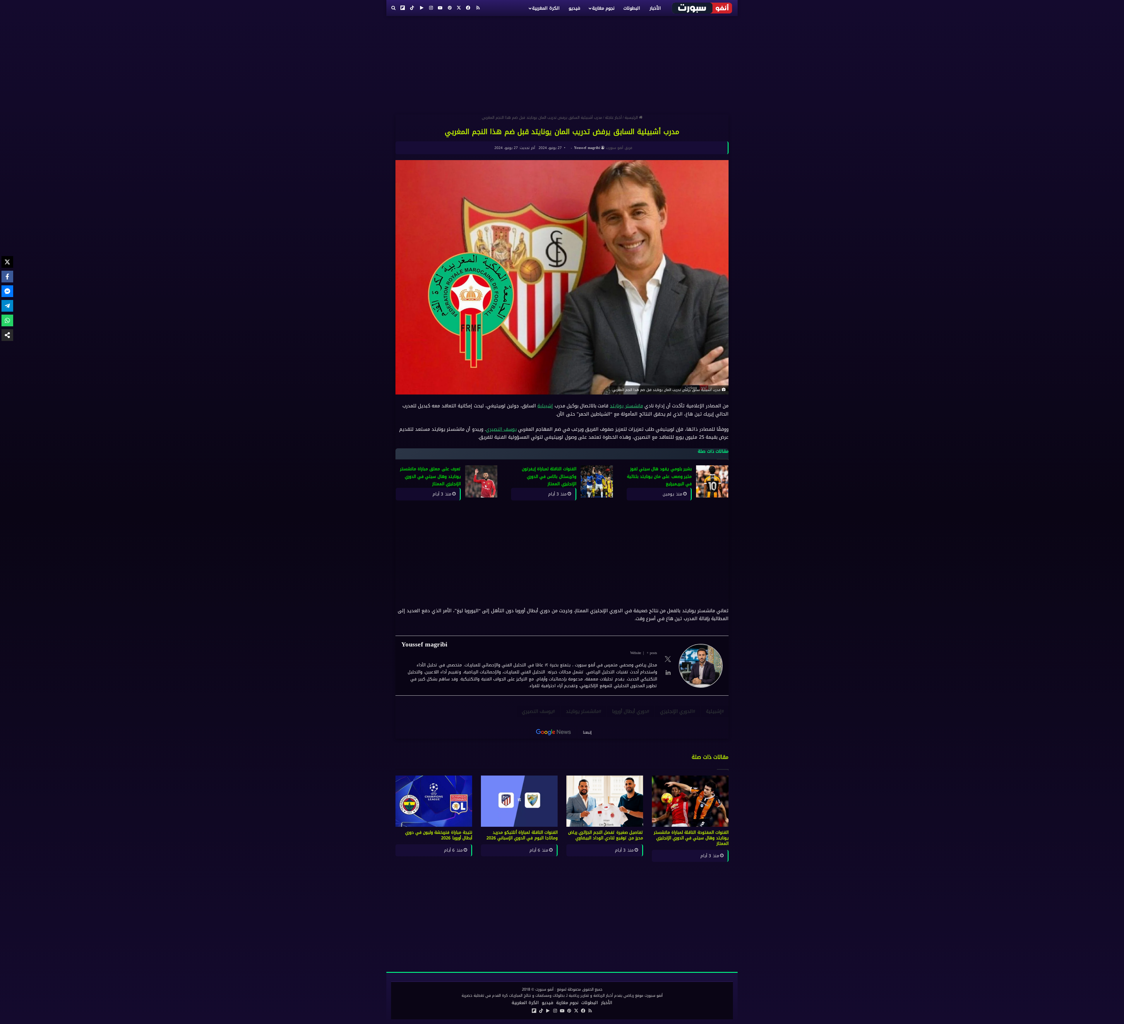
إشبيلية (545, 405)
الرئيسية (632, 117)
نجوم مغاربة (603, 8)
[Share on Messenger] (7, 291)
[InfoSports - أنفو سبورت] (702, 8)
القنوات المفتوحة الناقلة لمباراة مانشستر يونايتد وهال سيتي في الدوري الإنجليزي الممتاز (691, 838)
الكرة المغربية (545, 8)
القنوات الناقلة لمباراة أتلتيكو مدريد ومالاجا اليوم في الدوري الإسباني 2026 (522, 835)
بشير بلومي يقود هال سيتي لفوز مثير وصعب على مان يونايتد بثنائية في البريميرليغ (659, 476)
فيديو (574, 8)
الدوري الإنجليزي (676, 711)
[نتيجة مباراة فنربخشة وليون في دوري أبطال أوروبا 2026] (433, 801)
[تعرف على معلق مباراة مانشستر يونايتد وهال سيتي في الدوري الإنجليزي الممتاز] (481, 481)
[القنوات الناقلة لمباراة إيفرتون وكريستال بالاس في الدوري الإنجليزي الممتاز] (597, 481)
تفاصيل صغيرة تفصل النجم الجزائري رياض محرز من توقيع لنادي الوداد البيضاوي (605, 835)
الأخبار (655, 8)
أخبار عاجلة (613, 117)
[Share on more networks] (7, 335)
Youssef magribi (587, 148)
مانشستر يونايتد (626, 405)
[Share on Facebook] (7, 276)
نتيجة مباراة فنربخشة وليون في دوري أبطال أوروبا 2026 (438, 835)
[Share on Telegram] (7, 306)
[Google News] (553, 732)
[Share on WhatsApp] (7, 320)
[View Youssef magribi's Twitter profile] (668, 659)
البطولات (631, 8)
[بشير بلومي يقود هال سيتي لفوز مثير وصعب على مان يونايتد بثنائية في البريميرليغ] (712, 481)
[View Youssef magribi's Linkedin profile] (668, 672)
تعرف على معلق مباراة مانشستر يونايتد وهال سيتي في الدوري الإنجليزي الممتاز (430, 476)
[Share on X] (7, 262)
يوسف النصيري (501, 429)
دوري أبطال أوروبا (629, 711)
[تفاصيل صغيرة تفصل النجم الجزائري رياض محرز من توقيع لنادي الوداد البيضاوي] (604, 801)
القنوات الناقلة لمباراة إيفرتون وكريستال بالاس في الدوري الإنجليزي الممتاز (549, 476)
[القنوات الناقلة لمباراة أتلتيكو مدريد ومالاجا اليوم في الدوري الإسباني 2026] (519, 801)
